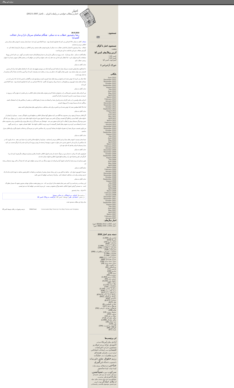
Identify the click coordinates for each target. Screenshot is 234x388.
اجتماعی (113, 244)
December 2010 (110, 126)
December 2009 (110, 150)
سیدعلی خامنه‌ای (98, 375)
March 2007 (111, 214)
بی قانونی (112, 265)
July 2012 (112, 89)
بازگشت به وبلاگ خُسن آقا (46, 197)
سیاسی (113, 300)
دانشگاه (106, 362)
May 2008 (112, 187)
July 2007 (112, 206)
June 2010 (112, 138)
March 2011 (111, 120)
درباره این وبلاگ (7, 2)
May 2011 (112, 117)
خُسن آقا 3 (112, 58)
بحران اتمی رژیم (110, 257)
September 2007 (109, 202)
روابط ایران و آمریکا (108, 294)
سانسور (113, 298)
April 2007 (112, 212)
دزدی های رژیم (110, 291)
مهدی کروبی (98, 382)
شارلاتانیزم (111, 377)
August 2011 (111, 111)
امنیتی (106, 350)
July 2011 (112, 113)
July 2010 (112, 136)
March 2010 (111, 144)
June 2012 (112, 91)
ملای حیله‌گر (111, 320)
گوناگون (113, 328)
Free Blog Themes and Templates (69, 209)
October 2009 (110, 154)
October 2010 (110, 130)
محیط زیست (111, 312)
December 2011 (110, 103)
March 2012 (111, 97)
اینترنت (110, 353)
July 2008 (112, 183)
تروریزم (113, 275)
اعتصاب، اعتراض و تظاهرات (106, 251)
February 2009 (110, 169)
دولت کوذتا (109, 368)
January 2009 (110, 171)
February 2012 (110, 99)
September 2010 (109, 132)
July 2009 (112, 160)
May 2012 (112, 93)
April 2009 (112, 165)
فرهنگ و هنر (111, 306)
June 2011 (112, 115)
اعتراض (106, 347)
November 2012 (110, 81)
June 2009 (112, 161)
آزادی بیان (112, 238)
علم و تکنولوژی (110, 304)
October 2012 (110, 83)
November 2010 (110, 128)
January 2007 (110, 218)
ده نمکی (60, 195)
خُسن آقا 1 (112, 56)
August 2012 (111, 87)
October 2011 (111, 107)
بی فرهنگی (68, 195)
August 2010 (111, 134)
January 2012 (110, 101)
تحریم (114, 271)
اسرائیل (102, 345)
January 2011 (111, 124)
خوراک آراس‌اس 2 (108, 65)
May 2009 (112, 163)
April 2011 (112, 119)
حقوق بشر (112, 281)
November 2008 (110, 175)
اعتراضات (112, 250)
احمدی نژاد (110, 344)
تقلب (102, 355)
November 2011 (110, 105)
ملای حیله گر (111, 318)
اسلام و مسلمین (110, 246)
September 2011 (109, 109)
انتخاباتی (113, 255)
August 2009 (111, 158)
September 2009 (109, 156)
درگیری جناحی (111, 289)
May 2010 (112, 140)
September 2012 (109, 85)
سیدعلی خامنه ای (110, 375)
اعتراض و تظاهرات (109, 248)
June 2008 (112, 185)
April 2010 (112, 142)
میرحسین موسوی (110, 384)
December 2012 (110, 80)
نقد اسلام (112, 322)
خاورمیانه (112, 285)
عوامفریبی (100, 377)
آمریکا (114, 240)
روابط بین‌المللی (110, 296)
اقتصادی (113, 253)
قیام (114, 310)
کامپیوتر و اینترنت (109, 326)
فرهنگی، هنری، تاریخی (108, 308)
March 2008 (111, 191)
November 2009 (110, 152)
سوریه (105, 372)
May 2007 (112, 210)
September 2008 (109, 179)
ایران (114, 353)
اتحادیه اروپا (112, 242)
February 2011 (110, 122)
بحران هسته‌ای (111, 259)
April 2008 (112, 189)
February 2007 (110, 216)
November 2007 (110, 199)
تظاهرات (107, 355)
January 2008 (110, 195)
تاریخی (113, 269)
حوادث (113, 283)
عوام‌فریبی (112, 379)
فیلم (107, 379)
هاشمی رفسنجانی (97, 384)
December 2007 (110, 197)
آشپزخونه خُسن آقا (109, 60)
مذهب (114, 314)
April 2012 (112, 95)
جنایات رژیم (112, 277)
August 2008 (111, 181)
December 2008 (110, 173)
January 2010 (110, 148)
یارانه (114, 330)
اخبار (75, 10)
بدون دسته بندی (110, 261)
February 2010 (110, 146)
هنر (115, 324)
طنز (114, 302)
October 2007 (110, 201)
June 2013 (112, 78)
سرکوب (112, 372)
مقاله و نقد (112, 316)
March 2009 (111, 167)
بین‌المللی (112, 267)
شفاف (84, 42)
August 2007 (111, 204)
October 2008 (110, 177)
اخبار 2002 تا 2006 (109, 226)
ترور (114, 273)
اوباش (75, 195)
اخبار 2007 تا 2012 (109, 224)
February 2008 (110, 193)
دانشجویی (112, 287)
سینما (55, 195)
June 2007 (112, 208)
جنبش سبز (112, 279)
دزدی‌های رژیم (111, 292)
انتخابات (102, 350)
